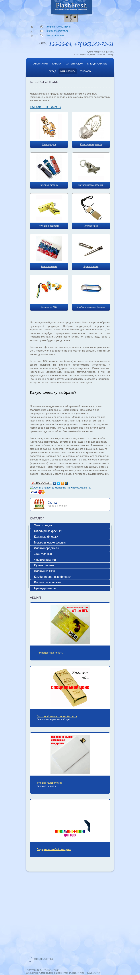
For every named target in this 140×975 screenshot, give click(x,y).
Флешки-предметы (46, 548)
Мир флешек (67, 71)
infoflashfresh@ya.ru (57, 31)
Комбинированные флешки (52, 576)
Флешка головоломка (49, 782)
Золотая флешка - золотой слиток (57, 716)
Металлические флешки (50, 542)
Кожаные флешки (46, 536)
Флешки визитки (45, 559)
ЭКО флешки (43, 554)
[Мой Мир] (66, 483)
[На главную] (32, 27)
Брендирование (97, 63)
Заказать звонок (55, 35)
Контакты (85, 71)
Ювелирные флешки (48, 531)
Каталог (57, 63)
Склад (52, 71)
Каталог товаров (45, 107)
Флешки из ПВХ (44, 571)
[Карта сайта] (31, 31)
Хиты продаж (74, 63)
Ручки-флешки (44, 565)
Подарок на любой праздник (54, 849)
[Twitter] (59, 483)
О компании (40, 63)
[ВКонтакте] (55, 483)
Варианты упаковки (47, 582)
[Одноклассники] (62, 483)
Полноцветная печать (50, 652)
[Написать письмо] (32, 36)
